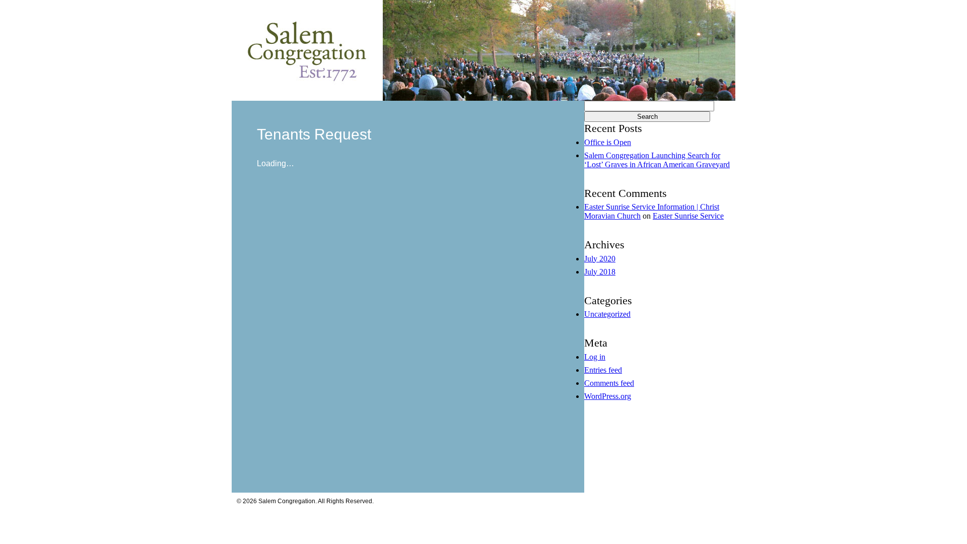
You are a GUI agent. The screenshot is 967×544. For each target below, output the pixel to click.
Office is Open (607, 142)
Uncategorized (607, 314)
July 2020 (599, 258)
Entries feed (603, 370)
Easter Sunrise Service (688, 216)
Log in (594, 357)
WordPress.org (607, 396)
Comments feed (609, 383)
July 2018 (599, 271)
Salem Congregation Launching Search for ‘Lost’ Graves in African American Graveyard (657, 160)
